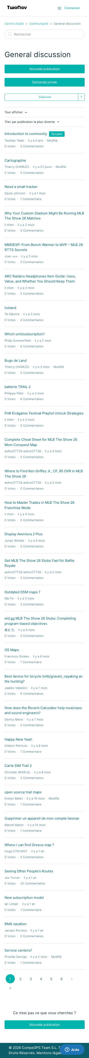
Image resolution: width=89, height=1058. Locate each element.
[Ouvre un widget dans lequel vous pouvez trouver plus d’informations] (72, 1050)
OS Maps (12, 650)
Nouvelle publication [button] (44, 69)
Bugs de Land (15, 360)
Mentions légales (50, 1053)
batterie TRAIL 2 (18, 387)
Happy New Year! (18, 739)
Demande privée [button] (44, 82)
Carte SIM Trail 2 (18, 765)
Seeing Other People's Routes (29, 871)
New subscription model (24, 897)
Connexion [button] (72, 8)
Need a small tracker (21, 187)
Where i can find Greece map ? (29, 845)
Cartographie (15, 160)
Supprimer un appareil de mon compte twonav (42, 818)
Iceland (10, 308)
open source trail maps (23, 792)
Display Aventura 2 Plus (24, 534)
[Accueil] (17, 10)
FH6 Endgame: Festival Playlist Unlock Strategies (44, 413)
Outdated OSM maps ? (22, 592)
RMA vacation (15, 924)
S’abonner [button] (45, 97)
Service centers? (18, 950)
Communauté (38, 23)
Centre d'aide (14, 23)
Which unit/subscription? (25, 334)
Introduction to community (26, 134)
